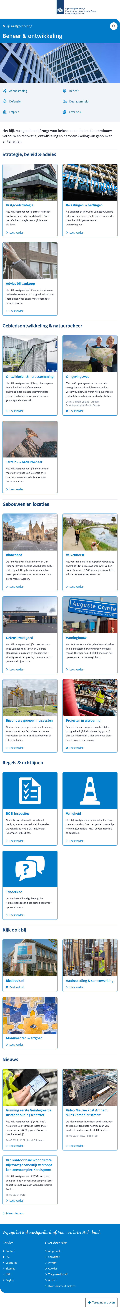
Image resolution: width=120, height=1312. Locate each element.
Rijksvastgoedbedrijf (19, 26)
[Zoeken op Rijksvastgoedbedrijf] (114, 26)
